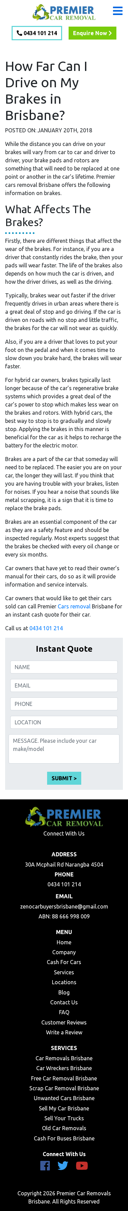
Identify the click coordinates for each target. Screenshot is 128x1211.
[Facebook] (45, 1168)
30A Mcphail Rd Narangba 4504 (64, 864)
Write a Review (64, 1032)
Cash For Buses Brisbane (64, 1138)
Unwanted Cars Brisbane (64, 1098)
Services (64, 972)
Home (64, 942)
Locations (64, 982)
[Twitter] (62, 1168)
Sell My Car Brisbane (64, 1108)
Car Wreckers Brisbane (64, 1068)
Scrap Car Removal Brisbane (64, 1088)
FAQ (64, 1012)
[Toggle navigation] (122, 5)
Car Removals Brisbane (64, 1058)
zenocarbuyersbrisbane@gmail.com (64, 906)
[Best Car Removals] (64, 12)
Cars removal (74, 606)
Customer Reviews (64, 1022)
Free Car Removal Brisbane (64, 1078)
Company (64, 952)
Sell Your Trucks (64, 1118)
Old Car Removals (64, 1128)
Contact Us (64, 1002)
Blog (64, 992)
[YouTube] (82, 1168)
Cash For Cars (64, 962)
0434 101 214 (46, 628)
